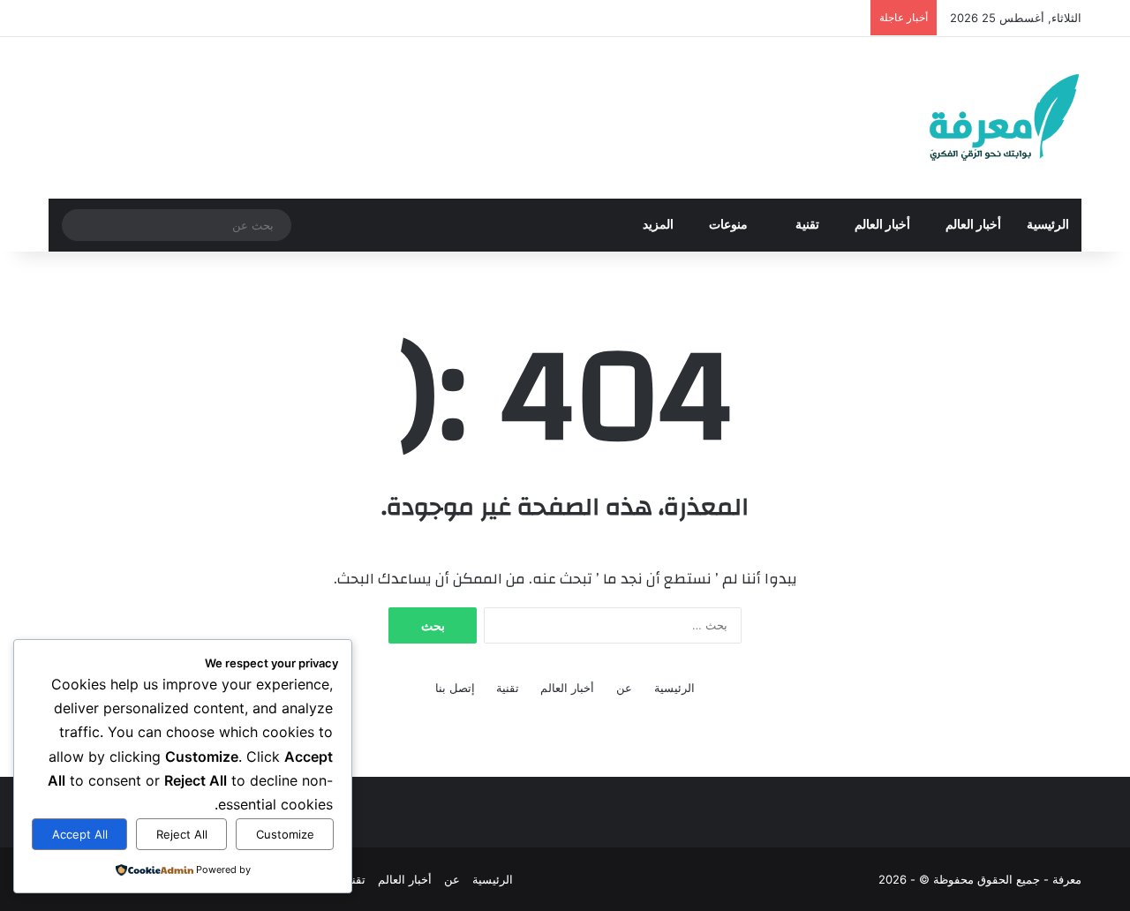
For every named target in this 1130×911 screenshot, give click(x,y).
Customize (285, 834)
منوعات (729, 225)
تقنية (807, 225)
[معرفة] (981, 117)
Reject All (181, 834)
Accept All (80, 834)
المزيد (658, 225)
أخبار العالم (973, 225)
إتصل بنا (455, 688)
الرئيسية (1048, 225)
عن (624, 688)
